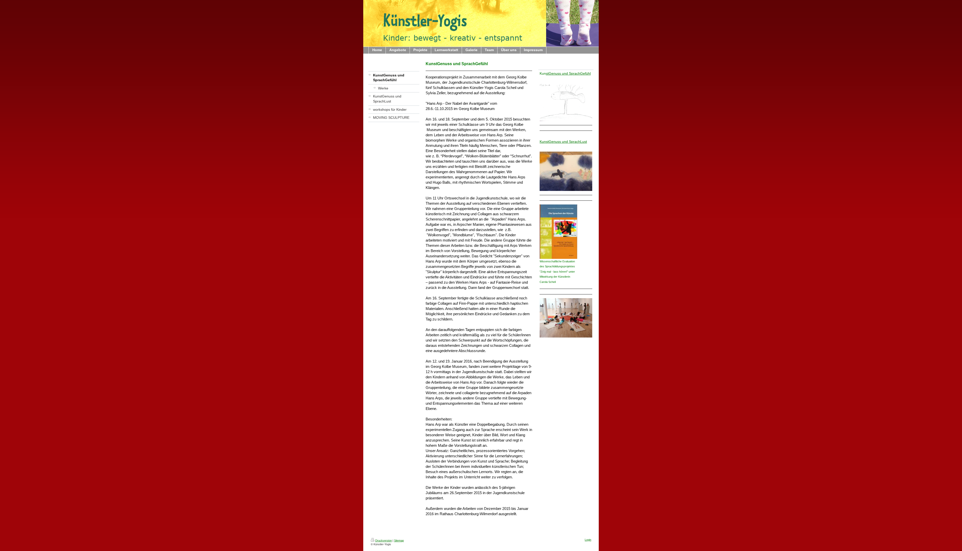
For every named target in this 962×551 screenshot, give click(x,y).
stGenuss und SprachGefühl (568, 73)
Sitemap (399, 540)
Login (588, 539)
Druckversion (383, 540)
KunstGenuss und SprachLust (563, 142)
